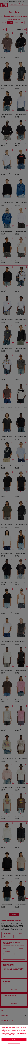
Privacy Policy (5, 1034)
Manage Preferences (16, 1033)
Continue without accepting (14, 1043)
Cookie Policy (13, 1034)
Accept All (14, 1039)
